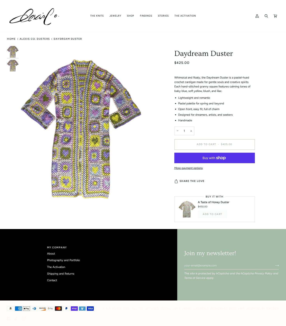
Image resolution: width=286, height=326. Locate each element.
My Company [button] (57, 247)
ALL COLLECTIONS (145, 308)
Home (11, 38)
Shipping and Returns (60, 273)
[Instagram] (23, 318)
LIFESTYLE (201, 308)
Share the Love (192, 181)
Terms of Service (194, 278)
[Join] (274, 265)
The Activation (56, 267)
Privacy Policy (263, 273)
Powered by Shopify (263, 308)
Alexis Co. (114, 308)
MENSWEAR (219, 308)
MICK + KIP (237, 308)
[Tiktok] (16, 318)
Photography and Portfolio (63, 260)
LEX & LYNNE (182, 308)
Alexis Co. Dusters (35, 38)
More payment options (188, 168)
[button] (97, 16)
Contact (52, 280)
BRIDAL (166, 308)
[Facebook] (9, 318)
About (51, 253)
